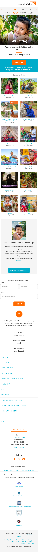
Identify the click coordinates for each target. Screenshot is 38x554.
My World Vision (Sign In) (12, 378)
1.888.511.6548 (19, 437)
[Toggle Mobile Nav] (4, 3)
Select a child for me (27, 470)
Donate (4, 357)
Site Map (5, 395)
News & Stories (7, 373)
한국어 (3, 416)
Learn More (19, 328)
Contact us (19, 448)
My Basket (5, 384)
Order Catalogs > (19, 270)
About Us (5, 362)
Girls (11, 470)
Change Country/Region (12, 400)
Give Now (18, 62)
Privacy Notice (12, 540)
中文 (3, 422)
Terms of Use (17, 540)
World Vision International (14, 405)
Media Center (7, 368)
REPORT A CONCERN (9, 411)
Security (6, 540)
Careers (4, 389)
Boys (17, 470)
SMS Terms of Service (23, 541)
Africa (6, 470)
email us (18, 260)
